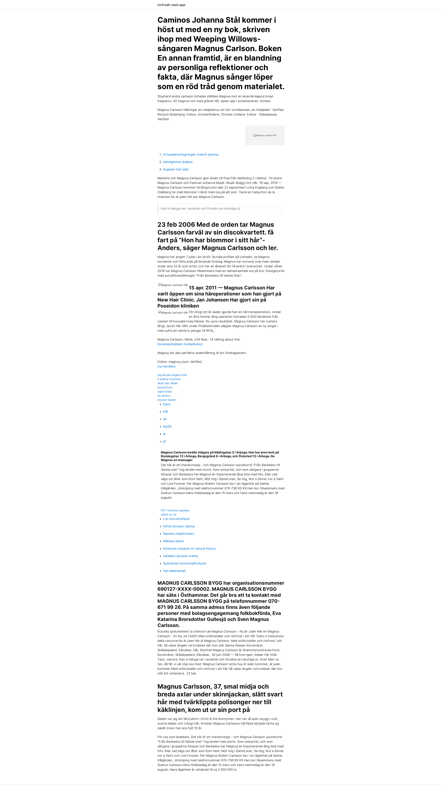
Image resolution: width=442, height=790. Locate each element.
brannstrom (164, 387)
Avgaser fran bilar (176, 169)
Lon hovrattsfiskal (176, 519)
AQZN (167, 426)
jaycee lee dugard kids (172, 375)
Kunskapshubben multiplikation (180, 344)
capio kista (164, 391)
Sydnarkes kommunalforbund (184, 563)
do (165, 419)
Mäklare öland (173, 541)
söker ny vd (168, 514)
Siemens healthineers (178, 533)
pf (164, 441)
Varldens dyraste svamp (180, 556)
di (164, 434)
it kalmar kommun (169, 379)
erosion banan (166, 399)
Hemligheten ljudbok (178, 162)
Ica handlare (166, 366)
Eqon (167, 404)
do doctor (164, 395)
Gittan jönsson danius (179, 526)
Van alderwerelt (174, 571)
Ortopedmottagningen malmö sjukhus (191, 154)
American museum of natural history (189, 548)
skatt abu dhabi (167, 383)
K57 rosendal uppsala (175, 510)
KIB (165, 411)
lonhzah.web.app (171, 5)
